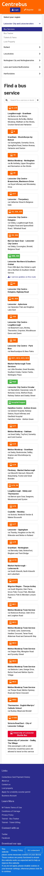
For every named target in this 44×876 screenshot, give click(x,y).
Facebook (6, 838)
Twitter (5, 834)
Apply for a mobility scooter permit (16, 792)
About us (5, 781)
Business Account (9, 796)
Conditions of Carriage (11, 811)
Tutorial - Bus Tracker (10, 819)
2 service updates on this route (23, 277)
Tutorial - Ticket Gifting (11, 822)
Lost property (7, 788)
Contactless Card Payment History (16, 777)
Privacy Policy (7, 815)
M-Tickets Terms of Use (12, 807)
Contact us (6, 784)
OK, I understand (34, 850)
